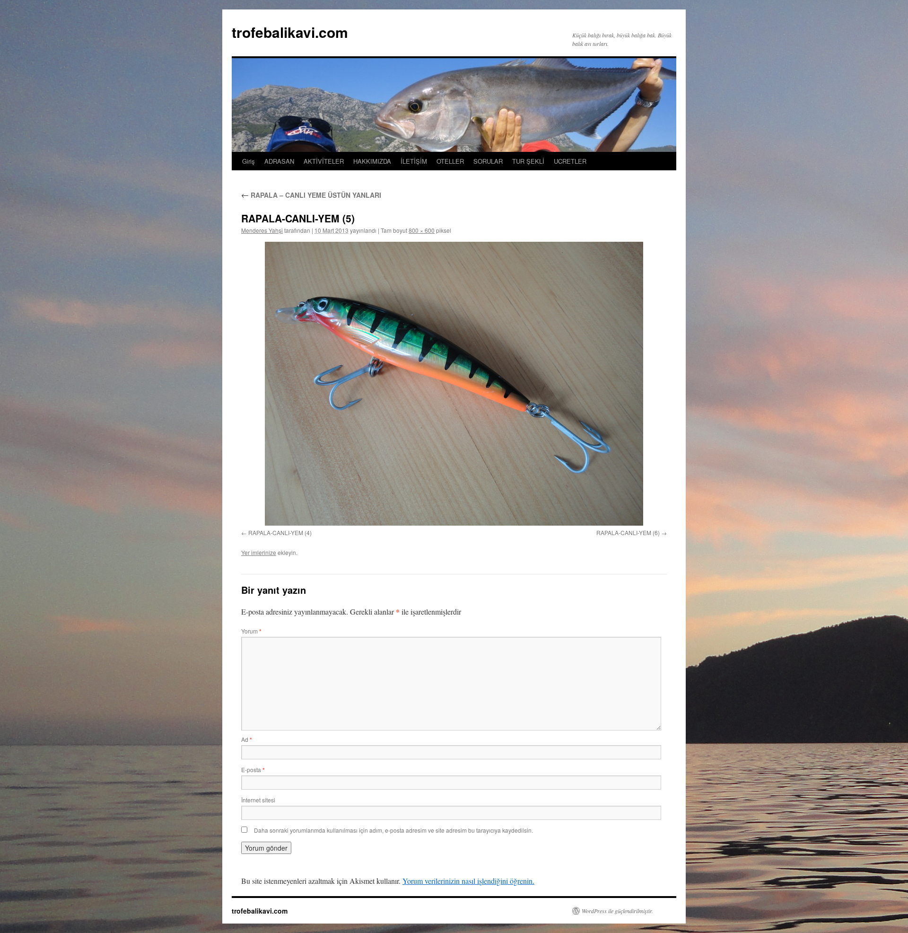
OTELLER (450, 161)
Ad (246, 739)
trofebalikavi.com (290, 32)
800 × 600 (422, 230)
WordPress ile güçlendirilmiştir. (617, 911)
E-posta (253, 770)
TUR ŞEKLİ (528, 161)
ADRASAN (279, 161)
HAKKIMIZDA (372, 161)
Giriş (248, 161)
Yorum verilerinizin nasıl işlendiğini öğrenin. (468, 881)
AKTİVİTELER (324, 161)
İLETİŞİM (414, 161)
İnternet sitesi (258, 800)
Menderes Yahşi (262, 230)
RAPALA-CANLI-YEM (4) (280, 532)
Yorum (251, 631)
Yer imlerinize (258, 552)
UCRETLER (570, 161)
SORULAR (488, 161)
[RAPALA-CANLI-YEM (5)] (454, 384)
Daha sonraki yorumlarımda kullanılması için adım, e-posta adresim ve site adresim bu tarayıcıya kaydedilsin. (393, 830)
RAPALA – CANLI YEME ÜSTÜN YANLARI (311, 195)
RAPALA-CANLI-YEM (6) (628, 532)
